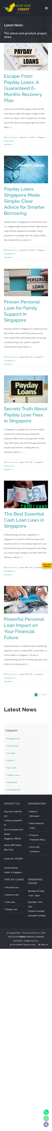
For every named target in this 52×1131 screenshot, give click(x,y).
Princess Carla (11, 137)
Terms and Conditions (34, 849)
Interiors (11, 760)
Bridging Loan (13, 738)
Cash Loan (10, 902)
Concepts (11, 753)
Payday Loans (9, 141)
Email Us (44, 944)
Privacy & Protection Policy (37, 837)
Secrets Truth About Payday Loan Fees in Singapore (25, 414)
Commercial (12, 745)
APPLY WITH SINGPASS (47, 565)
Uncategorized (9, 254)
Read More (8, 144)
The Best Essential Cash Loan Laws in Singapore (24, 520)
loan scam (11, 767)
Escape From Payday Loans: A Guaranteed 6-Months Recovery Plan (23, 88)
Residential (12, 782)
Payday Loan (11, 909)
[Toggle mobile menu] (46, 8)
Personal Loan (12, 887)
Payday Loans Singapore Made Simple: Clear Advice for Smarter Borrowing (24, 201)
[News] (26, 29)
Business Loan (12, 894)
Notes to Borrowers (34, 813)
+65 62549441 (17, 944)
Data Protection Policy (37, 825)
